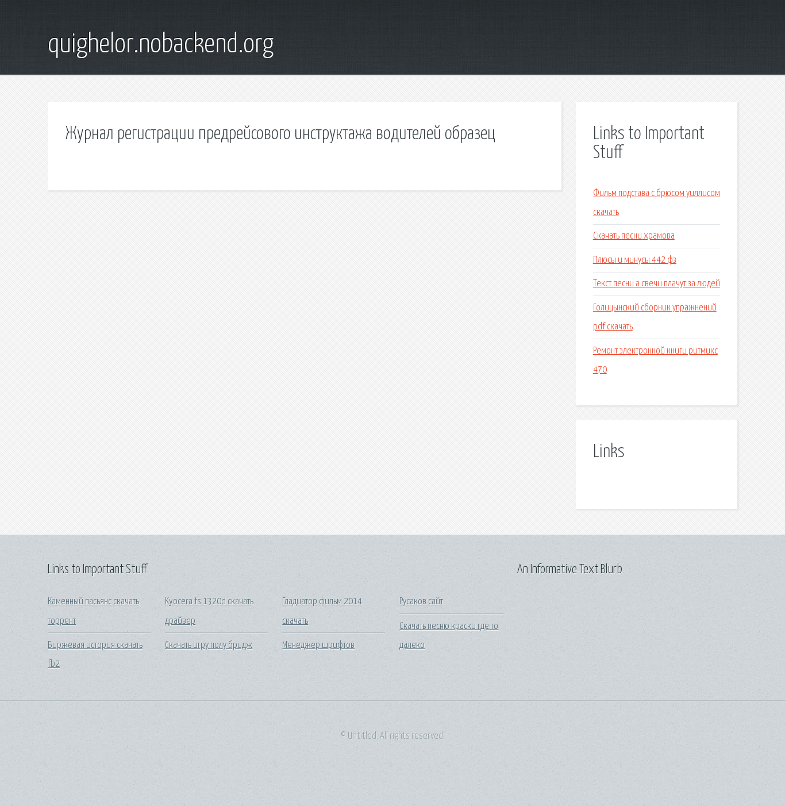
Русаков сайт (421, 602)
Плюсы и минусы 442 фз (634, 260)
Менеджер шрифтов (318, 645)
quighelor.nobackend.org (161, 45)
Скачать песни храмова (634, 236)
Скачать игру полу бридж (208, 645)
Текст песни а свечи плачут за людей (656, 284)
